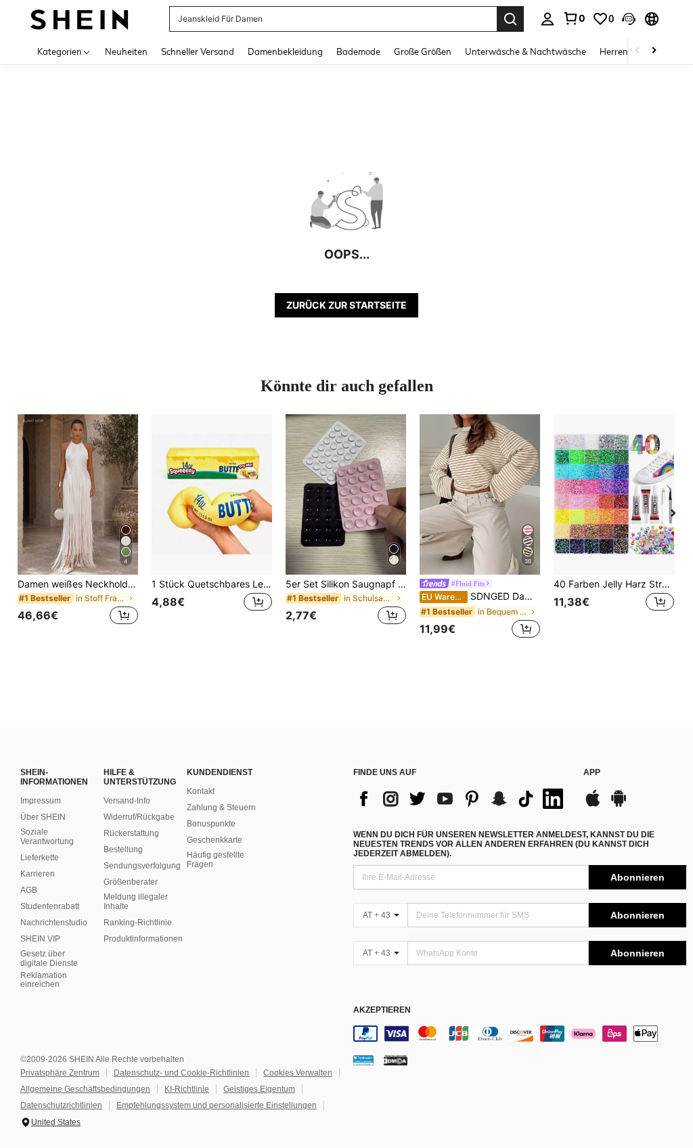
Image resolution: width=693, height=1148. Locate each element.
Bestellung (123, 849)
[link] (573, 18)
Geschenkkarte (214, 840)
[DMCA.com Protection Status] (395, 1060)
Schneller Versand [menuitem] (197, 51)
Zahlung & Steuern (221, 807)
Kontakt (201, 791)
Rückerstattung (131, 833)
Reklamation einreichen (43, 980)
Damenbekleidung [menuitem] (285, 51)
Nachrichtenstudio (53, 922)
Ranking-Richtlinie (138, 922)
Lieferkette (39, 857)
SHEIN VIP (40, 939)
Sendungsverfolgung (142, 865)
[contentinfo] (519, 1033)
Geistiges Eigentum (259, 1089)
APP (591, 772)
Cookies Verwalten (297, 1073)
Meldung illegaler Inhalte (136, 901)
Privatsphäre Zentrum (59, 1073)
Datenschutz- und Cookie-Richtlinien (181, 1073)
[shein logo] (79, 19)
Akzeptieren (382, 1010)
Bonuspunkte (211, 824)
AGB (28, 890)
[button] (629, 19)
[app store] (592, 805)
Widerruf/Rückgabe (139, 817)
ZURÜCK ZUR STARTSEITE (346, 305)
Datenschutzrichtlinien (61, 1105)
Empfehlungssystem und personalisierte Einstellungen (216, 1105)
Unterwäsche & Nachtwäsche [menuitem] (525, 51)
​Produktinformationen (143, 939)
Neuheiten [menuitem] (126, 51)
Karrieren (37, 874)
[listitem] (78, 527)
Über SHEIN (43, 817)
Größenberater (131, 882)
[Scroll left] (637, 51)
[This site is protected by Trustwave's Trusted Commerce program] (363, 1060)
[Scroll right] (653, 51)
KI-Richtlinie (186, 1089)
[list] (461, 799)
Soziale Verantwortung (47, 836)
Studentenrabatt (49, 906)
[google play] (618, 805)
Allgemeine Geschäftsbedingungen (85, 1089)
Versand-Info (127, 800)
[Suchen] (510, 19)
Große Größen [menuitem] (422, 51)
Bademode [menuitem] (358, 51)
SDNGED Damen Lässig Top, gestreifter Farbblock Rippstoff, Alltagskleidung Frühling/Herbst (481, 596)
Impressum (40, 800)
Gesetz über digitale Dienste (49, 958)
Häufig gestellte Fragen (215, 859)
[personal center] (547, 19)
